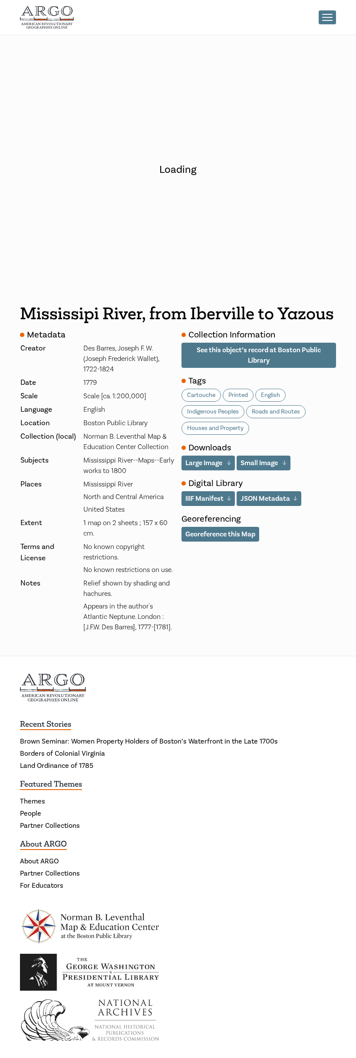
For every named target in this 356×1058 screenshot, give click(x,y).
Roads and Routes (276, 412)
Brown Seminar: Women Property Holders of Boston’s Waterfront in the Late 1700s (149, 741)
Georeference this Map (220, 534)
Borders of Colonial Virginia (62, 753)
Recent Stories (45, 724)
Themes (32, 801)
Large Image (204, 463)
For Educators (41, 885)
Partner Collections (50, 825)
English (270, 395)
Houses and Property (215, 428)
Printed (238, 395)
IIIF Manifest (204, 498)
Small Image (260, 463)
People (30, 813)
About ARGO (43, 844)
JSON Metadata (265, 498)
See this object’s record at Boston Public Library (259, 355)
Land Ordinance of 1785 (56, 765)
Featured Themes (51, 784)
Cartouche (201, 395)
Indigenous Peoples (213, 412)
